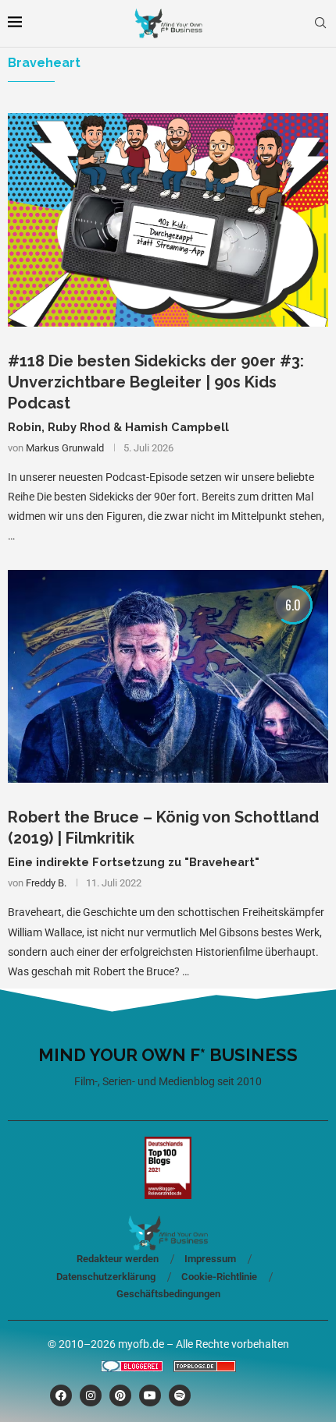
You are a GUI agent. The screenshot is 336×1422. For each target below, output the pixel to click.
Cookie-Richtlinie (219, 1276)
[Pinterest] (120, 1395)
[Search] (320, 23)
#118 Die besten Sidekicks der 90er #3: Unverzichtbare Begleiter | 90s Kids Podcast (156, 382)
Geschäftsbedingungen (168, 1294)
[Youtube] (150, 1395)
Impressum (210, 1259)
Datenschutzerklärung (105, 1276)
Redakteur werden (118, 1259)
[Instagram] (91, 1395)
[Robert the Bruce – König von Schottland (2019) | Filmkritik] (168, 676)
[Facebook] (61, 1395)
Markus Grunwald (65, 448)
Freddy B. (46, 883)
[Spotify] (180, 1395)
